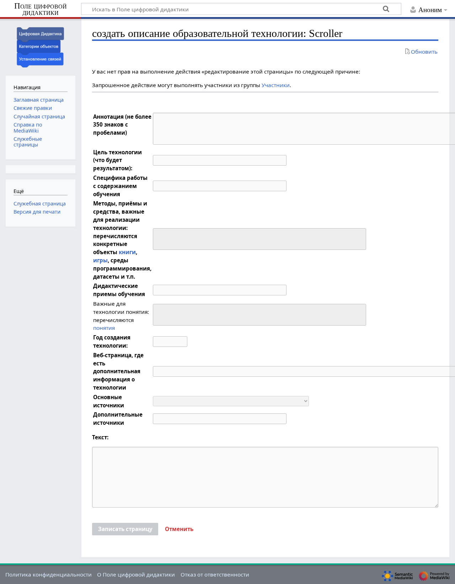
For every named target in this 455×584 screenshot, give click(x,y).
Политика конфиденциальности (48, 574)
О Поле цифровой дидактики (136, 574)
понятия (104, 327)
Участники (276, 85)
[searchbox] (160, 237)
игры (100, 260)
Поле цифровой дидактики (40, 9)
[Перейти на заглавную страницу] (40, 46)
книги (127, 252)
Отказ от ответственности (215, 574)
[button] (179, 529)
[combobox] (259, 239)
